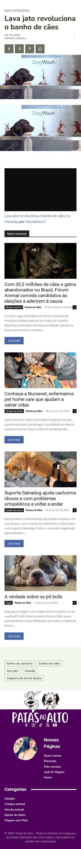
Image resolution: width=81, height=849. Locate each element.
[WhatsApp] (40, 48)
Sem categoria (16, 10)
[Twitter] (19, 48)
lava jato (12, 671)
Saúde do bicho (14, 411)
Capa (8, 602)
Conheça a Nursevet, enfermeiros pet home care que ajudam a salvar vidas (39, 399)
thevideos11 (35, 221)
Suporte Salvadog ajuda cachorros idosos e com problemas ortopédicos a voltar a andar (40, 498)
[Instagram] (33, 725)
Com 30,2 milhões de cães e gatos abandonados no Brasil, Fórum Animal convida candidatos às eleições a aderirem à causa (40, 293)
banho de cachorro (20, 663)
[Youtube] (55, 725)
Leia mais (14, 340)
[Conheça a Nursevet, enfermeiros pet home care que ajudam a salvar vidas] (40, 370)
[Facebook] (9, 48)
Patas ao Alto (33, 307)
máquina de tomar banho (24, 678)
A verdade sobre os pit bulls (33, 596)
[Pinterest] (29, 48)
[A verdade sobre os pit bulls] (40, 573)
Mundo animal (14, 307)
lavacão (30, 671)
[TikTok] (41, 725)
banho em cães (49, 663)
